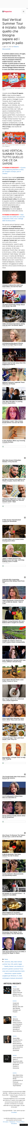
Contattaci (14, 1112)
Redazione (12, 1122)
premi (16, 964)
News (6, 959)
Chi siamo (5, 1122)
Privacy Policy (20, 1122)
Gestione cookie (23, 1124)
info (12, 964)
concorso (7, 961)
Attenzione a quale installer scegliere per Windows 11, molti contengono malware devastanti (12, 976)
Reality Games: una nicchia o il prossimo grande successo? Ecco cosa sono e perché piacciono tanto (13, 969)
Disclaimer (14, 1123)
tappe (20, 964)
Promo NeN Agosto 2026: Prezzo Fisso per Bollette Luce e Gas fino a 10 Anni (18, 992)
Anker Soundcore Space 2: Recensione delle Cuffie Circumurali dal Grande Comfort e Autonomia (18, 1063)
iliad (12, 961)
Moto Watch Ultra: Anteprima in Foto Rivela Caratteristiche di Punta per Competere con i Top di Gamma (18, 1080)
